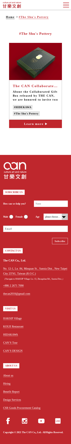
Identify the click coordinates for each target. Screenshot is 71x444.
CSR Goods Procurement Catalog (21, 407)
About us (8, 375)
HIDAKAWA (10, 334)
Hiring (6, 383)
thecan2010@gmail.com (16, 293)
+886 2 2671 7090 (13, 285)
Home (10, 17)
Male (5, 216)
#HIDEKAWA (22, 107)
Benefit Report (11, 391)
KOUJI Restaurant (13, 326)
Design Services (12, 399)
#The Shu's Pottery (34, 17)
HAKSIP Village (12, 318)
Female (19, 216)
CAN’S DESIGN (12, 350)
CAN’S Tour (10, 342)
